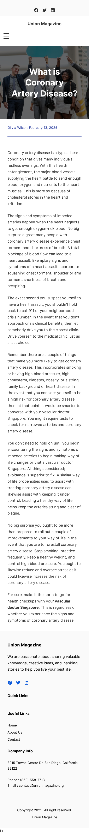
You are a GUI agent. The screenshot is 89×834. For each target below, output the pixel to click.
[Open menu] (6, 36)
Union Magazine (44, 23)
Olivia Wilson (17, 127)
